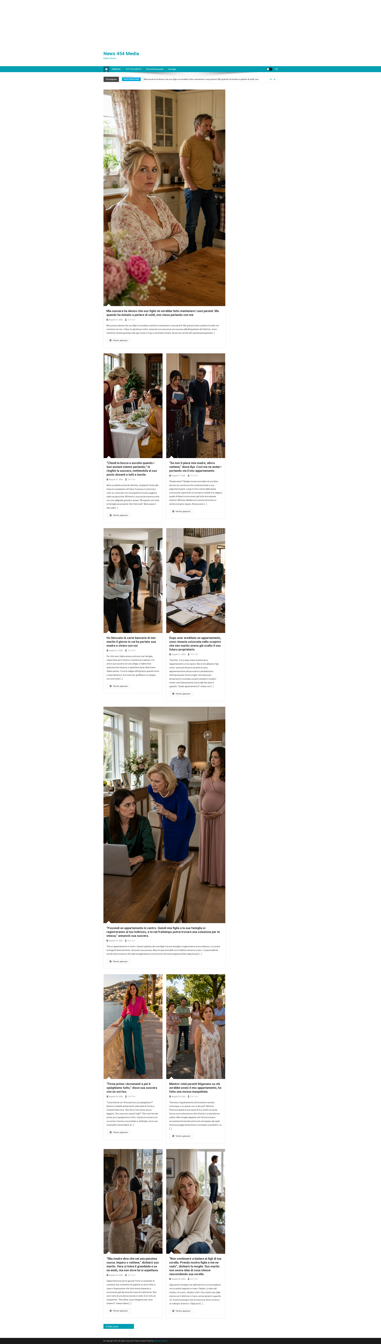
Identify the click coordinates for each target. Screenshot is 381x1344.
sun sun (131, 319)
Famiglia (172, 69)
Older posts (113, 1326)
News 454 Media (121, 53)
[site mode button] (270, 69)
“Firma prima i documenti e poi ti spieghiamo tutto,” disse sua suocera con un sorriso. (132, 1087)
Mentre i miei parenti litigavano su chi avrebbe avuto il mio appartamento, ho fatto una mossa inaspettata (195, 1087)
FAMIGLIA (116, 69)
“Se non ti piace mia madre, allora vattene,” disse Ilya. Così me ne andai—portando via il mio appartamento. (195, 466)
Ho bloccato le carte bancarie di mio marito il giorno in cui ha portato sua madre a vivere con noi (131, 641)
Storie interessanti (154, 69)
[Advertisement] (190, 22)
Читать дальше (120, 340)
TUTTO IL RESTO (133, 69)
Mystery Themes (161, 1341)
